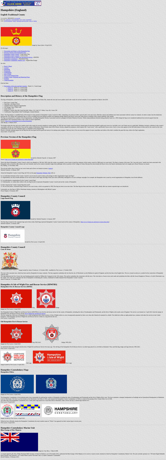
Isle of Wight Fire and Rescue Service (35, 313)
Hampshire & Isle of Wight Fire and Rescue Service (18, 57)
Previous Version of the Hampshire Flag (15, 52)
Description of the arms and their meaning (15, 86)
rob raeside (17, 18)
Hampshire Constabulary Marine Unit (14, 60)
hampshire (8, 19)
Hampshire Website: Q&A (43, 173)
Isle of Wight (7, 74)
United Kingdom (8, 80)
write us (31, 21)
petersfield (28, 19)
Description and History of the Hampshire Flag (17, 51)
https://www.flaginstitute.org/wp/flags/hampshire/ (18, 121)
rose (21, 19)
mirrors (35, 21)
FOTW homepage (8, 21)
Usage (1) (10, 87)
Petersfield (7, 69)
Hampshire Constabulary (11, 59)
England (6, 78)
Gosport (6, 68)
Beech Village (8, 66)
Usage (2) (10, 89)
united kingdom (15, 19)
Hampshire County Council (11, 54)
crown (24, 19)
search (14, 21)
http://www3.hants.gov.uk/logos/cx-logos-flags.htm (19, 159)
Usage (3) (10, 90)
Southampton (7, 72)
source (50, 168)
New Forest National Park (11, 75)
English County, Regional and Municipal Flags (17, 77)
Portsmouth (7, 71)
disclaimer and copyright (22, 21)
